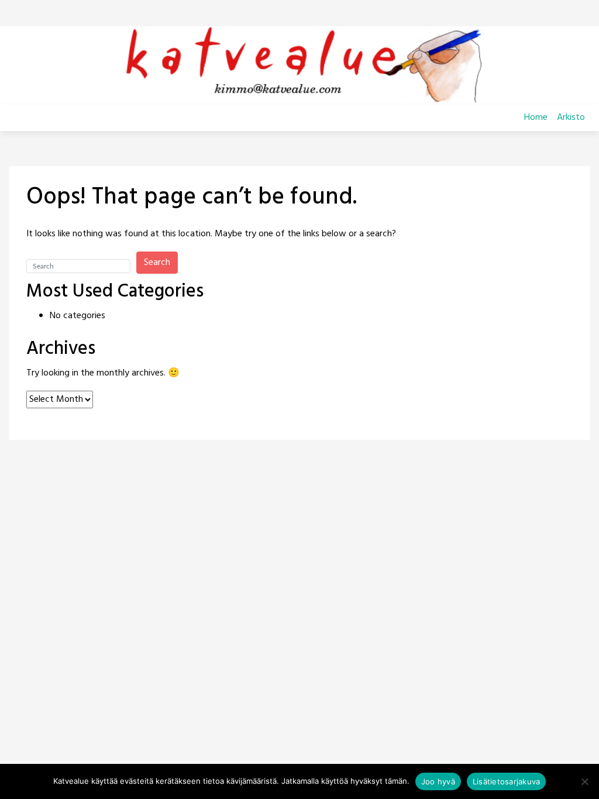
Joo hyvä (438, 781)
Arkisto (571, 117)
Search (157, 262)
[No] (584, 781)
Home (536, 117)
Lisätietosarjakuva (507, 781)
